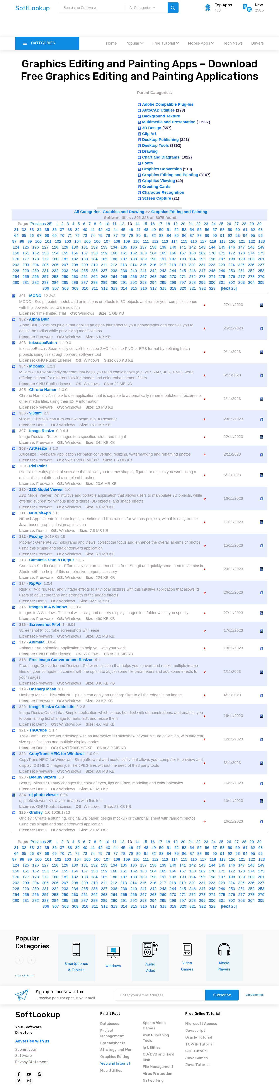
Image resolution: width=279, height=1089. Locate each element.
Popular (132, 43)
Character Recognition (163, 192)
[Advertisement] (139, 25)
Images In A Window (48, 607)
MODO (35, 296)
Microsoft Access (201, 1023)
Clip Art (149, 134)
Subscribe (222, 995)
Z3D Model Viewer (46, 489)
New (259, 5)
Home (111, 43)
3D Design (151, 128)
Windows (113, 966)
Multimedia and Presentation (169, 122)
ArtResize (38, 448)
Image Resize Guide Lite (51, 707)
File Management (158, 1066)
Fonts (147, 163)
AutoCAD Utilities (158, 110)
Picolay (36, 536)
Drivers (257, 43)
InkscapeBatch (43, 343)
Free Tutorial (163, 43)
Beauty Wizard (42, 777)
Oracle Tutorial (198, 1037)
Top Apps (223, 5)
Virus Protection (157, 1073)
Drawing (150, 151)
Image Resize (41, 431)
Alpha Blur (39, 319)
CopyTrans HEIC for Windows (57, 754)
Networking (153, 1080)
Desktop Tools (155, 145)
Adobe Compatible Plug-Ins (167, 104)
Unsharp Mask (42, 689)
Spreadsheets (112, 1043)
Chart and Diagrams (160, 157)
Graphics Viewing (158, 181)
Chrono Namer (42, 389)
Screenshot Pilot (44, 624)
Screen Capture (156, 198)
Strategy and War (116, 1049)
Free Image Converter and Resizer (61, 660)
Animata (36, 642)
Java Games (196, 1058)
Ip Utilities (152, 1047)
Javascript (195, 1030)
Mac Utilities (111, 1070)
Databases (109, 1023)
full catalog (24, 975)
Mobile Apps (199, 43)
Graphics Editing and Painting (170, 175)
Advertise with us (32, 1041)
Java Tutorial (197, 1064)
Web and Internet (115, 1063)
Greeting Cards (156, 186)
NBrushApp (40, 513)
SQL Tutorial (196, 1051)
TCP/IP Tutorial (199, 1044)
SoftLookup (37, 1014)
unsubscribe (255, 995)
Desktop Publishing (160, 139)
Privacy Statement (31, 1062)
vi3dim (35, 413)
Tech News (233, 43)
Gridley (36, 812)
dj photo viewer (43, 795)
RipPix (35, 583)
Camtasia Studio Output (51, 560)
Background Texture (161, 116)
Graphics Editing (114, 1056)
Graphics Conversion (162, 169)
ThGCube (38, 730)
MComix (36, 366)
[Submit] (173, 7)
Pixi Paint (38, 466)
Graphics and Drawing (123, 212)
